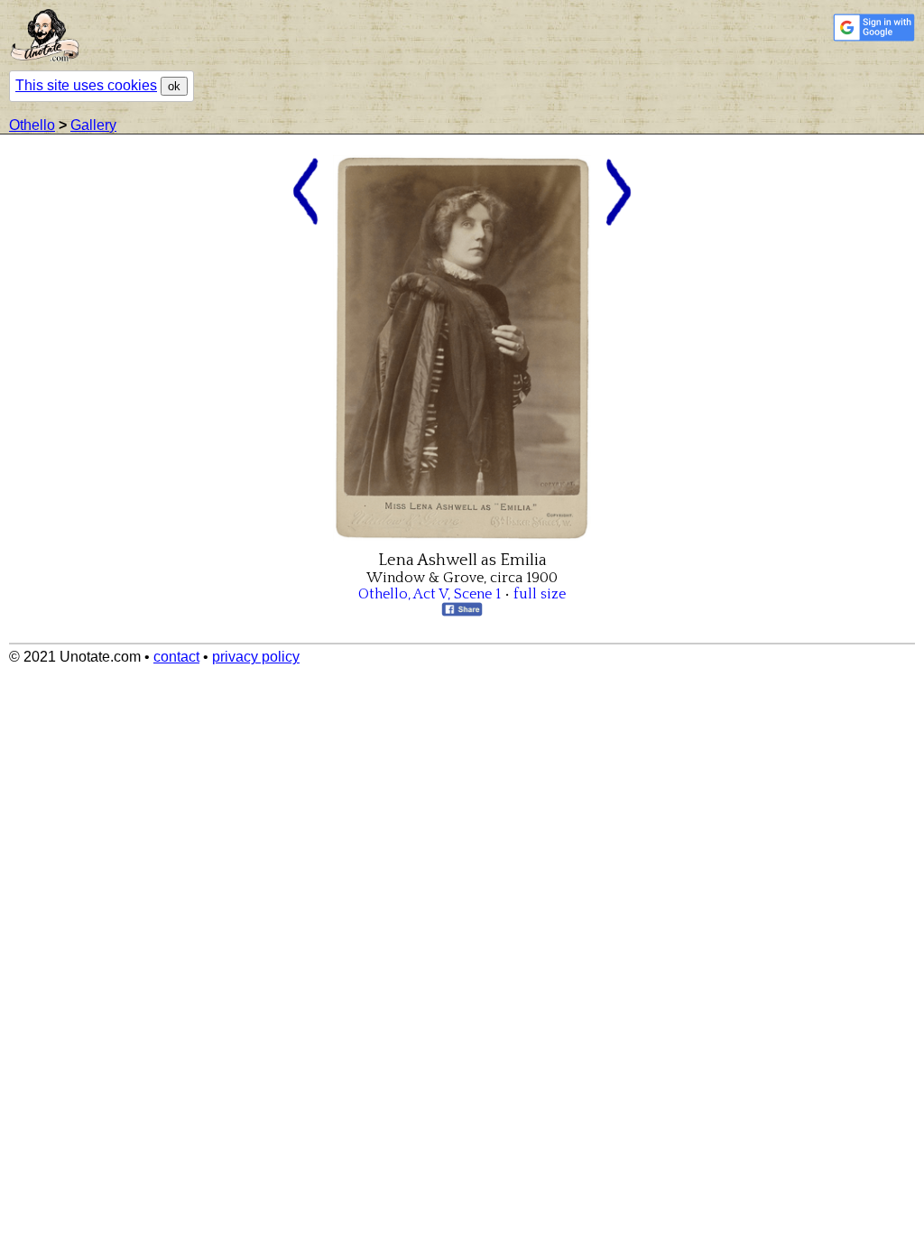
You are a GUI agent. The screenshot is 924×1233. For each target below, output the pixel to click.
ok (174, 86)
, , (429, 594)
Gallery (93, 125)
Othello (32, 125)
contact (176, 656)
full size (539, 594)
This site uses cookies (86, 85)
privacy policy (256, 656)
